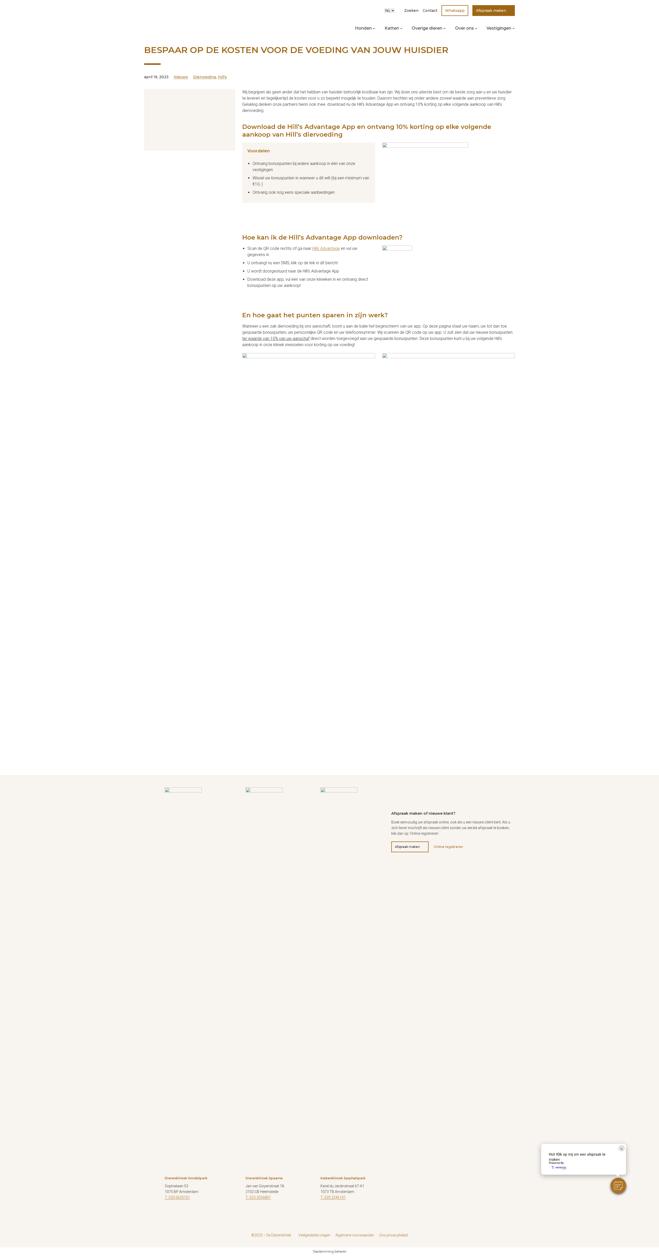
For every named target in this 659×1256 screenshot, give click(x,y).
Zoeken (411, 10)
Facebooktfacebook (168, 1212)
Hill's (222, 77)
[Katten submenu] (401, 28)
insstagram (337, 1212)
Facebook (249, 1212)
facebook (324, 1212)
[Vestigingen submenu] (513, 28)
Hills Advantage (326, 248)
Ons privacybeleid (393, 1235)
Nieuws (181, 77)
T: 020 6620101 (177, 1197)
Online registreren (448, 847)
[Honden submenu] (374, 28)
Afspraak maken (491, 10)
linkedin (194, 1212)
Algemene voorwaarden (354, 1235)
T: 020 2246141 (333, 1197)
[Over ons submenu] (476, 28)
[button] (618, 1185)
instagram (181, 1212)
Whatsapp (455, 10)
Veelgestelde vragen (314, 1235)
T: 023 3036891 (258, 1197)
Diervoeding (204, 77)
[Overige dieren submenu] (444, 28)
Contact (430, 10)
